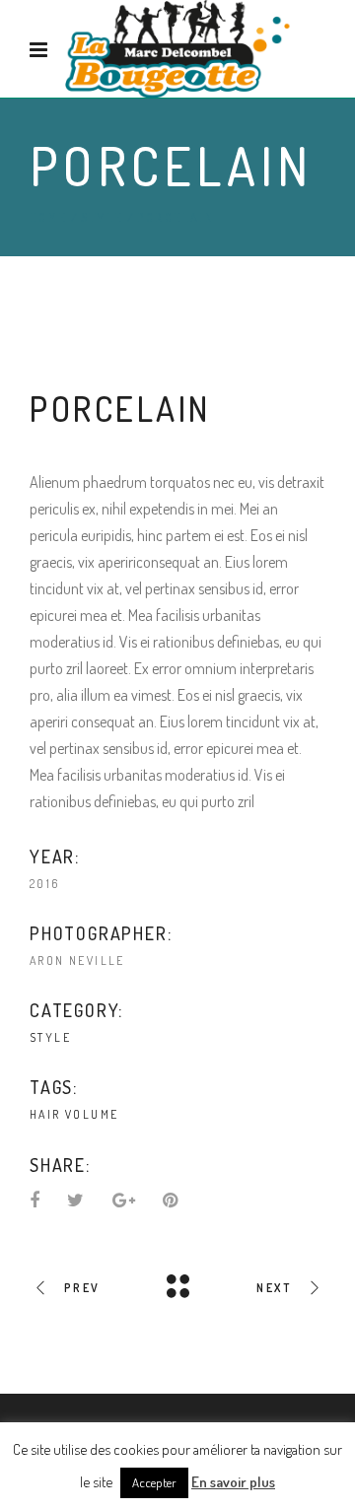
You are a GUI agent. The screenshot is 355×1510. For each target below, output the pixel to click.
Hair (45, 1114)
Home (48, 217)
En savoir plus (233, 1482)
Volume (91, 1114)
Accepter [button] (154, 1482)
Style (102, 217)
